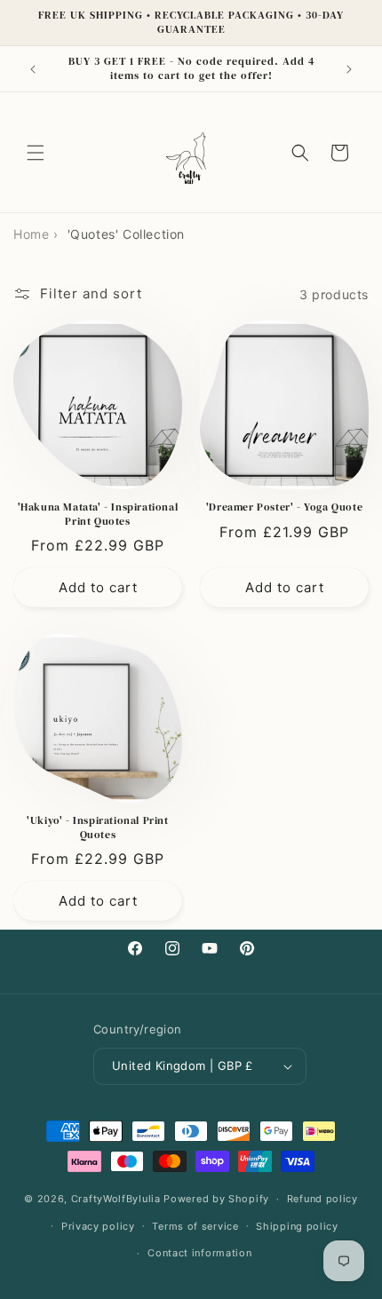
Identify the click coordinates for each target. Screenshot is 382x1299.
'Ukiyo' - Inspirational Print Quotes (97, 828)
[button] (35, 152)
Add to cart (98, 587)
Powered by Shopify (216, 1198)
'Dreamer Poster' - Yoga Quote (284, 507)
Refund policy (322, 1198)
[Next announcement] (349, 69)
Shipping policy (297, 1226)
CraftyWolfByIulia (116, 1198)
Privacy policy (98, 1226)
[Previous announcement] (32, 69)
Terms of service (195, 1226)
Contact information (199, 1253)
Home (31, 234)
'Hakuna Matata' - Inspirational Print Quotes (98, 514)
